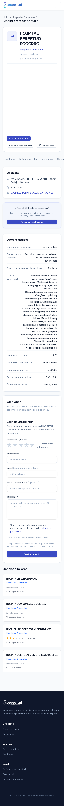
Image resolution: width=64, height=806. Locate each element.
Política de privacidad (14, 769)
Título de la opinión (23, 482)
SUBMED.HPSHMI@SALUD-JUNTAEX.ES (32, 192)
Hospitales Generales (23, 17)
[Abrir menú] (58, 5)
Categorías (8, 734)
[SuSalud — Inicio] (12, 5)
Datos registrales (28, 158)
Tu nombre (13, 453)
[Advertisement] (32, 101)
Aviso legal (8, 774)
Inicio (5, 17)
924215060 (17, 187)
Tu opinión (12, 496)
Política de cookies (13, 778)
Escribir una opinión (18, 138)
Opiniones (47, 158)
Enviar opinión (32, 554)
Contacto (10, 158)
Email (23, 467)
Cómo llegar (48, 145)
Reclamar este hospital (20, 145)
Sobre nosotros (11, 749)
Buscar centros (11, 729)
